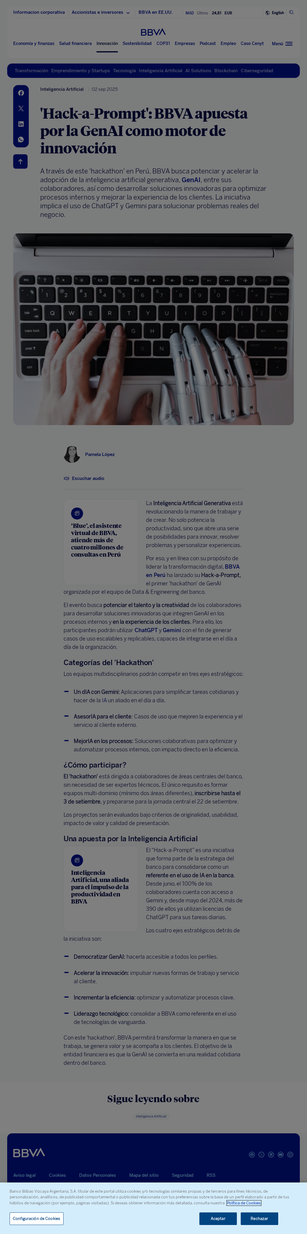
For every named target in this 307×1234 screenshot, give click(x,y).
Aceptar (218, 1218)
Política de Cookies (244, 1203)
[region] (153, 1208)
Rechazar (259, 1218)
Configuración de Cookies (36, 1218)
